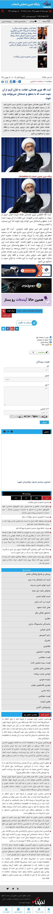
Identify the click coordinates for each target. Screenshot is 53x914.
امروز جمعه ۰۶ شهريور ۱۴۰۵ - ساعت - (34, 11)
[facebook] (8, 329)
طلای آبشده (45, 701)
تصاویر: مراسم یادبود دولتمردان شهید (33, 482)
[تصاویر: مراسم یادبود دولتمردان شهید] (26, 457)
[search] (3, 11)
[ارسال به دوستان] (6, 81)
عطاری (47, 618)
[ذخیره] (11, 82)
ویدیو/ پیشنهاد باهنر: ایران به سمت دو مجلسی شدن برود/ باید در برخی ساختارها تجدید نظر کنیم (25, 523)
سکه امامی (45, 690)
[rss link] (18, 888)
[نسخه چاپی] (2, 81)
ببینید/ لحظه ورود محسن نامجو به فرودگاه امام (32, 528)
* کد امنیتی (45, 408)
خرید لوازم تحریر (43, 596)
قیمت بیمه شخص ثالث (40, 663)
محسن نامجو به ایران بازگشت (24, 57)
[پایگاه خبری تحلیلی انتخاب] (47, 4)
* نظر (47, 385)
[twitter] (3, 329)
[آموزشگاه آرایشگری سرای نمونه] (26, 300)
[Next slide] (4, 431)
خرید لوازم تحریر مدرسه (40, 585)
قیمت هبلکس (44, 657)
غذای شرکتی (45, 629)
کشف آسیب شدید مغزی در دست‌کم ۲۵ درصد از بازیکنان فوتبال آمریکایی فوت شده (22, 45)
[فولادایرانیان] (26, 271)
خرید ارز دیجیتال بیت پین (39, 579)
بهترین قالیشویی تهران (40, 685)
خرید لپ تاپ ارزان (42, 601)
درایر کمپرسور (44, 635)
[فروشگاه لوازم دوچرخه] (26, 285)
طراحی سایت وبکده (42, 674)
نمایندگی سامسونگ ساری (39, 624)
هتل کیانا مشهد (43, 607)
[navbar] (50, 11)
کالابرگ (47, 640)
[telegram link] (13, 888)
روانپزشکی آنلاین (43, 707)
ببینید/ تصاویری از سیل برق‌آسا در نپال (35, 516)
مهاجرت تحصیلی (43, 651)
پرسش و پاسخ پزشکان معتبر (38, 574)
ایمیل (47, 375)
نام (48, 366)
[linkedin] (17, 329)
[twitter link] (8, 888)
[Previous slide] (12, 431)
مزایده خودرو (45, 679)
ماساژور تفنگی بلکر (42, 613)
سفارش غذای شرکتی (41, 668)
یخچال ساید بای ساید (41, 590)
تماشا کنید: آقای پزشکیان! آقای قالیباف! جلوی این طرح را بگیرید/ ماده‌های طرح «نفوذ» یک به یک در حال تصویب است (25, 551)
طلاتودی (46, 646)
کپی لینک (6, 315)
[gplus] (12, 329)
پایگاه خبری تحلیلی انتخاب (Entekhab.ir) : (35, 176)
